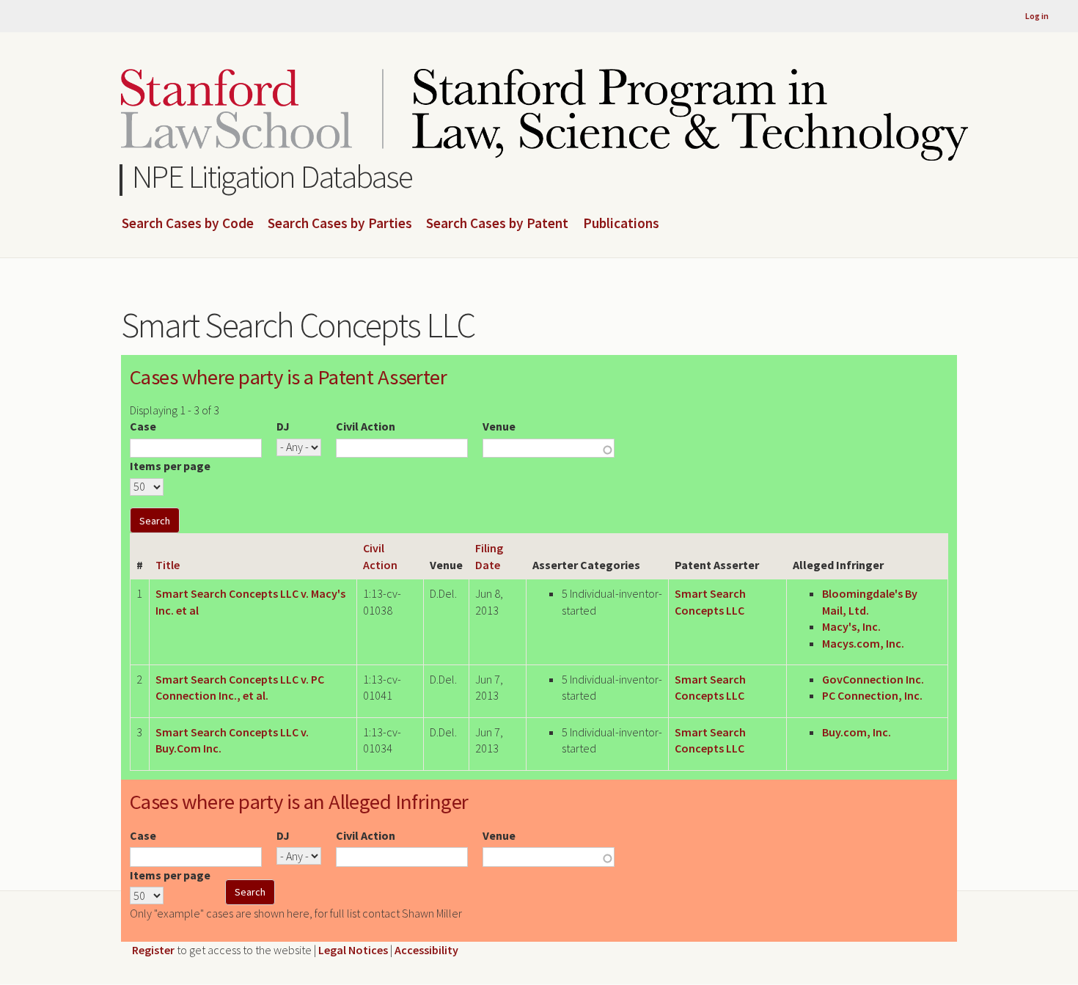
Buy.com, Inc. (856, 732)
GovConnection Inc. (873, 679)
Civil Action (365, 426)
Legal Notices (353, 949)
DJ (283, 426)
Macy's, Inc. (851, 626)
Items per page (170, 465)
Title (167, 564)
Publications (621, 224)
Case (143, 426)
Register (153, 949)
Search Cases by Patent (497, 224)
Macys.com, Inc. (863, 643)
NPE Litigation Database (272, 176)
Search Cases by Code (188, 224)
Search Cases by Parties (340, 224)
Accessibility (426, 949)
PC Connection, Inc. (872, 695)
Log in (1037, 15)
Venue (499, 426)
